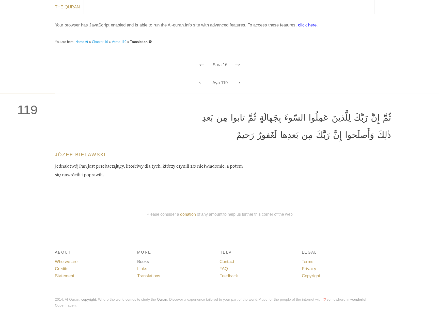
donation (188, 214)
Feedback (229, 275)
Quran (162, 299)
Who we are (66, 261)
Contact (227, 261)
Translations (148, 275)
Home (80, 42)
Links (142, 268)
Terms (307, 261)
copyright (88, 299)
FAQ (224, 268)
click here (307, 25)
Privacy (309, 268)
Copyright (311, 275)
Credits (62, 268)
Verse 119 (119, 42)
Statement (64, 275)
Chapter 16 (100, 42)
